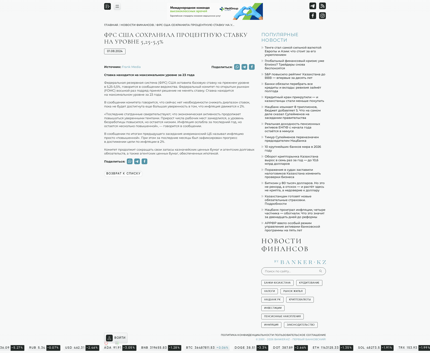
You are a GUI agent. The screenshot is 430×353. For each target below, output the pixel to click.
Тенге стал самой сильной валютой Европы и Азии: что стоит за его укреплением (293, 51)
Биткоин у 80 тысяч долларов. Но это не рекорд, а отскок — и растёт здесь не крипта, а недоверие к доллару (295, 186)
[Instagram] (322, 15)
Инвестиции (273, 308)
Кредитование (309, 283)
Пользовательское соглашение (300, 334)
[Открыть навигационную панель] (117, 6)
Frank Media (131, 67)
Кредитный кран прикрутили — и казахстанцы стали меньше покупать (294, 99)
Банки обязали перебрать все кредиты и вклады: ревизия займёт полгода (293, 87)
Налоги (269, 291)
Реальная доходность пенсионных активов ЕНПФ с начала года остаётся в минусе (292, 127)
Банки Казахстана (277, 283)
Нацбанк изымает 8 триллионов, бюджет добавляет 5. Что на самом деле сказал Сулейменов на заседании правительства (293, 112)
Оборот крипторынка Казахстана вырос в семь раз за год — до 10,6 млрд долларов (291, 160)
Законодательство (301, 325)
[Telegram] (312, 6)
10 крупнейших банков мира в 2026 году (293, 148)
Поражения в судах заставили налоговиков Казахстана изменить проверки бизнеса (293, 173)
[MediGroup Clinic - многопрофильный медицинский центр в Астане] (215, 11)
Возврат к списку (123, 173)
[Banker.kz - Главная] (107, 6)
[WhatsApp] (237, 67)
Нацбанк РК (272, 299)
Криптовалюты (300, 299)
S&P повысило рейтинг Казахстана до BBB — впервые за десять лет (295, 76)
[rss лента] (322, 6)
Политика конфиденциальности (247, 334)
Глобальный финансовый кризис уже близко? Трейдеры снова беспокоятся (294, 64)
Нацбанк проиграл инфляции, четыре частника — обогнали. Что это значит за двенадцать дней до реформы (295, 213)
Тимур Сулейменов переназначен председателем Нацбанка (292, 139)
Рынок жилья (293, 291)
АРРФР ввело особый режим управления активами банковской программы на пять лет (292, 226)
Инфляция (271, 325)
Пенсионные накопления (282, 316)
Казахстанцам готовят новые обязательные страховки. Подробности (288, 199)
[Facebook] (312, 15)
